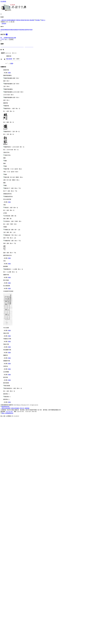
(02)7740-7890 (9, 411)
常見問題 (8, 20)
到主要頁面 (3, 1)
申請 (9, 72)
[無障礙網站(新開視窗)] (7, 413)
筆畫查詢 (7, 29)
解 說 (3, 37)
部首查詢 (3, 29)
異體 (12, 63)
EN (44, 20)
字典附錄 (18, 20)
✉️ (7, 39)
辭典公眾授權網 (15, 408)
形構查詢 (11, 29)
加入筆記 (11, 39)
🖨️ (6, 39)
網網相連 (27, 408)
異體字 (6, 37)
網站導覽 (32, 20)
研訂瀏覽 (14, 37)
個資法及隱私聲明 (6, 408)
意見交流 (22, 408)
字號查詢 (20, 29)
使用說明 (22, 20)
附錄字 (10, 37)
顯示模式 (27, 20)
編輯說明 (13, 20)
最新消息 (4, 20)
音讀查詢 (16, 29)
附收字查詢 (29, 29)
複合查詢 (25, 29)
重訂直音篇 (9, 58)
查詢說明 (4, 23)
